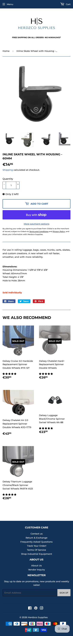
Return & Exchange (36, 537)
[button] (10, 373)
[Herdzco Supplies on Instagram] (41, 608)
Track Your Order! (36, 545)
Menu (10, 4)
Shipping (8, 169)
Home (6, 51)
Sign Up (64, 592)
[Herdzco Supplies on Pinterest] (36, 608)
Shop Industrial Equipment (36, 554)
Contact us (37, 533)
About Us (36, 565)
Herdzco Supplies (38, 617)
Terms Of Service (36, 549)
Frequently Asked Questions (36, 541)
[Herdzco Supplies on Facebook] (30, 608)
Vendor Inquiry (36, 569)
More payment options (36, 223)
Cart (67, 4)
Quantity (8, 178)
